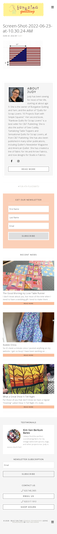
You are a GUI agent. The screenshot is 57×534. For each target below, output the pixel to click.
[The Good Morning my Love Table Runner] (28, 276)
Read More (29, 169)
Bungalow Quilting (23, 12)
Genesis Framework (32, 521)
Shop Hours (28, 507)
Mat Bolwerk (33, 522)
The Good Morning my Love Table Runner (24, 293)
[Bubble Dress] (28, 327)
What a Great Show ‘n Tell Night (19, 396)
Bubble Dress (10, 344)
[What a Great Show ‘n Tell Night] (28, 379)
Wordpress (17, 522)
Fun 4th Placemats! (29, 186)
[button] (52, 7)
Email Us (28, 496)
